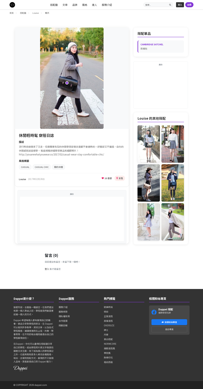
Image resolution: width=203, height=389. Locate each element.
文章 (65, 5)
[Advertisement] (72, 219)
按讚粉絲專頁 (171, 322)
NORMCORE (110, 343)
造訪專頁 (169, 329)
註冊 (189, 4)
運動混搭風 (109, 348)
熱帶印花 (108, 357)
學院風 (107, 352)
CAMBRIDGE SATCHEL (152, 44)
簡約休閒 (58, 167)
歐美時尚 (108, 307)
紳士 (106, 330)
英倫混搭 (108, 320)
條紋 (106, 311)
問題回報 (63, 325)
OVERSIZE (109, 325)
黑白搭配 (108, 339)
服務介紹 (107, 5)
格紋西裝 (108, 362)
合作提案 (63, 320)
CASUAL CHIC (42, 167)
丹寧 (106, 334)
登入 (180, 4)
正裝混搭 (108, 316)
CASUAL (25, 167)
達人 (94, 5)
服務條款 (63, 311)
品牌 (74, 5)
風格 (84, 5)
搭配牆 (54, 5)
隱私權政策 (64, 316)
